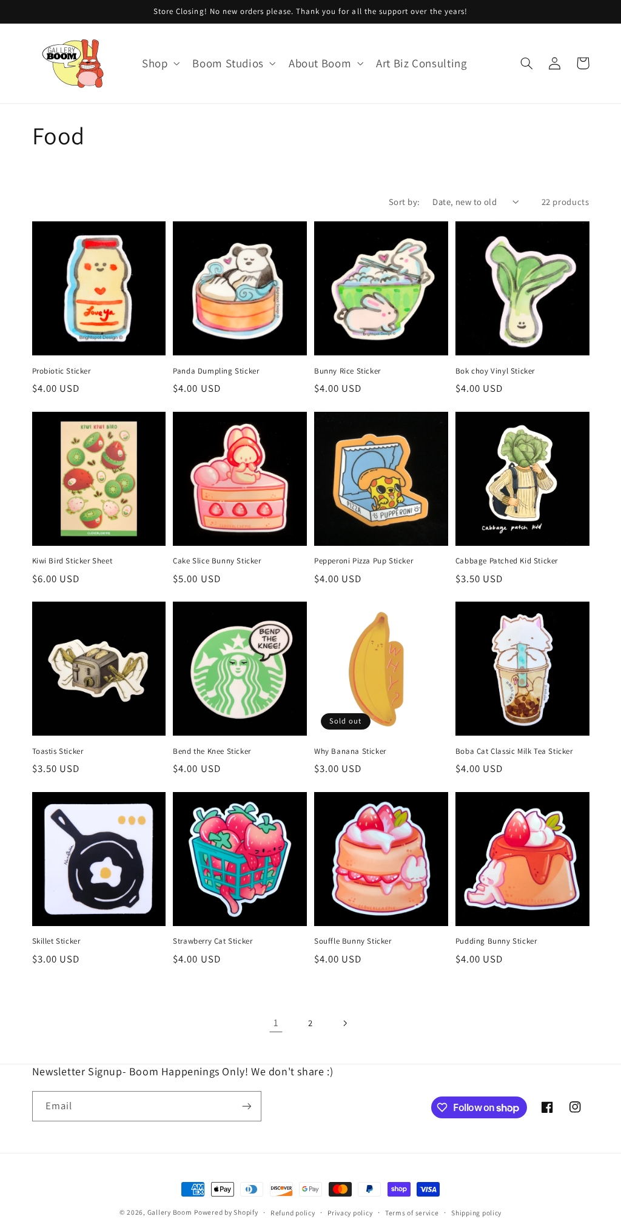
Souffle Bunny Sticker (353, 941)
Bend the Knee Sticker (212, 751)
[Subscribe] (246, 1106)
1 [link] (276, 1022)
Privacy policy (349, 1212)
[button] (159, 63)
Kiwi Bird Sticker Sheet (72, 561)
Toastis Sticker (58, 751)
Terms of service (412, 1212)
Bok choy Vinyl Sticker (495, 371)
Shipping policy (476, 1212)
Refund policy (292, 1212)
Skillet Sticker (56, 941)
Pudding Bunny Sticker (496, 941)
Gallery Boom (169, 1212)
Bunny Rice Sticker (347, 371)
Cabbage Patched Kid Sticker (506, 561)
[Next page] (345, 1023)
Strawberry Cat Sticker (212, 941)
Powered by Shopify (226, 1212)
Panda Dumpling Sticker (216, 371)
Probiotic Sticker (61, 371)
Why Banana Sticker (350, 751)
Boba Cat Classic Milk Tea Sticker (514, 751)
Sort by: (404, 201)
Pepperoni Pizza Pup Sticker (363, 561)
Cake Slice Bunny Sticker (217, 561)
